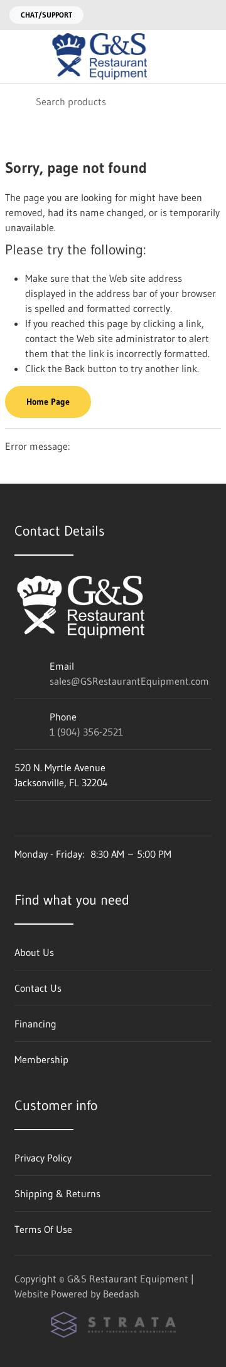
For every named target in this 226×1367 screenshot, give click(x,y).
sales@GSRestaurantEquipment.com (129, 681)
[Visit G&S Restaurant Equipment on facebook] (46, 818)
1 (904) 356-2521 (86, 731)
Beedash (121, 1293)
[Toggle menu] (17, 56)
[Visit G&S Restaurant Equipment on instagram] (20, 818)
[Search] (18, 101)
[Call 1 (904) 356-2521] (209, 15)
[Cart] (207, 56)
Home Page (48, 401)
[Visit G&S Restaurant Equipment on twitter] (72, 818)
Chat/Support (46, 14)
